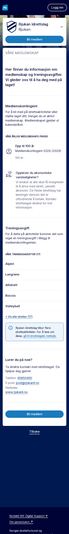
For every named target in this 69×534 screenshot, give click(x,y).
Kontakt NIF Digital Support (26, 516)
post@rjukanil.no (27, 383)
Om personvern (19, 522)
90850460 (24, 378)
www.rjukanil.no (16, 392)
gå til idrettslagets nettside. (39, 336)
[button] (62, 27)
